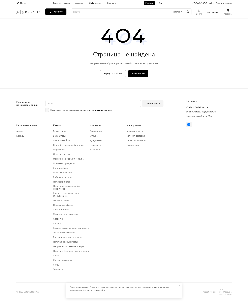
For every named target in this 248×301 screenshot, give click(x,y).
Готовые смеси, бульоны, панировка (71, 228)
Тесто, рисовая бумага (64, 232)
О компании (96, 131)
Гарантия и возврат (136, 140)
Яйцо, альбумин (61, 168)
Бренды (20, 135)
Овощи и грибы (61, 200)
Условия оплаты (135, 131)
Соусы (56, 264)
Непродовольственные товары (68, 246)
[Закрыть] (179, 285)
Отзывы (94, 135)
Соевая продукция (62, 260)
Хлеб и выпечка (61, 209)
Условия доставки (136, 135)
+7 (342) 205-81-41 (202, 3)
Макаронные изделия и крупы (68, 158)
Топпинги (58, 269)
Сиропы (57, 223)
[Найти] (187, 11)
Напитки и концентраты (65, 241)
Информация (134, 125)
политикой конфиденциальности (96, 110)
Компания (95, 125)
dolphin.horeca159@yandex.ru (201, 111)
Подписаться (153, 103)
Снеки (56, 255)
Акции (19, 131)
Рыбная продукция (62, 177)
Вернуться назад (112, 73)
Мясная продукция (62, 172)
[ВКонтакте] (189, 124)
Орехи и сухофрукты (63, 205)
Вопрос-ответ (133, 145)
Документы (96, 140)
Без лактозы (59, 135)
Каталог (57, 125)
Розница (149, 3)
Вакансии (95, 149)
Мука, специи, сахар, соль (66, 214)
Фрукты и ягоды (61, 154)
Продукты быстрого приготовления (71, 251)
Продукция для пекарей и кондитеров (66, 187)
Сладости (58, 218)
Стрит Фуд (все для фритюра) (68, 145)
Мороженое (59, 149)
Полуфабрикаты (61, 181)
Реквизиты (95, 145)
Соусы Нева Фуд (61, 140)
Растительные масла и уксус (67, 237)
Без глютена (59, 131)
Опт (161, 3)
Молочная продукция (64, 163)
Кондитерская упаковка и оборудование (66, 194)
